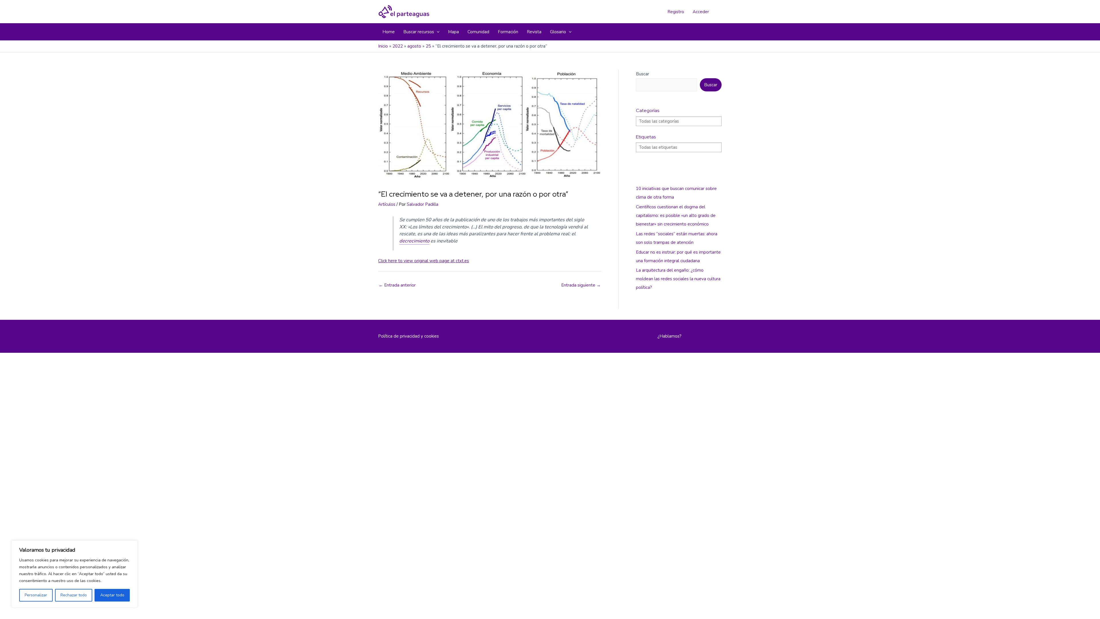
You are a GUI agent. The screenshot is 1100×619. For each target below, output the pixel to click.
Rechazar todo (73, 595)
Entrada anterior (397, 285)
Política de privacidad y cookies (408, 336)
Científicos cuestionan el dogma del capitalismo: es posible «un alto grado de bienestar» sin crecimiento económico (676, 215)
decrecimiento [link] (414, 241)
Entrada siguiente (581, 285)
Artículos (386, 204)
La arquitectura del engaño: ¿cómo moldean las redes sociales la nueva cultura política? (678, 278)
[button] (436, 31)
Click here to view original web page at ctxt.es (423, 261)
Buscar (642, 74)
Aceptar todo (112, 595)
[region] (74, 574)
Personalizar (36, 595)
